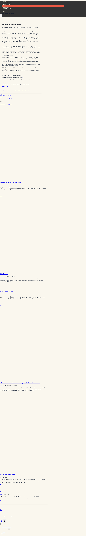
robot (10, 90)
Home (4, 1)
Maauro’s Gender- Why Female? (6, 98)
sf (18, 90)
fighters (7, 90)
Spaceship (27, 90)
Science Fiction (15, 90)
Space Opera (22, 90)
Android (3, 90)
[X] (2, 510)
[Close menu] (0, 524)
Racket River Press (6, 7)
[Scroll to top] (1, 521)
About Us (3, 533)
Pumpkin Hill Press (7, 8)
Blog (4, 11)
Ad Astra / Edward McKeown (8, 2)
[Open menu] (1, 15)
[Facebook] (1, 510)
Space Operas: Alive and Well (5, 95)
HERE (23, 77)
